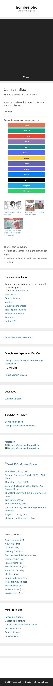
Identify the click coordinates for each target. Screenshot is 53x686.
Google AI (26, 136)
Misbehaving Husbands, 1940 (20, 518)
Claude (26, 125)
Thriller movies (12, 589)
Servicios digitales (14, 422)
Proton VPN (11, 321)
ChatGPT (26, 131)
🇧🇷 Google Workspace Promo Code (22, 448)
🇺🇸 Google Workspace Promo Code (22, 445)
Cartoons (9, 547)
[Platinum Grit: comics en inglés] (13, 205)
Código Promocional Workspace (20, 425)
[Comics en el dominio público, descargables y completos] (13, 223)
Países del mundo (14, 617)
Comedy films (11, 551)
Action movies (12, 540)
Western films (11, 593)
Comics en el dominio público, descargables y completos (13, 232)
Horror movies (12, 570)
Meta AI (26, 175)
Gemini (26, 142)
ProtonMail (10, 317)
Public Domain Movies (16, 375)
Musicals (9, 574)
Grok (26, 180)
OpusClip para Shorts (15, 306)
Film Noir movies (13, 566)
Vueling (8, 302)
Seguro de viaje (12, 298)
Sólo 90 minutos (13, 628)
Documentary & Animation (18, 555)
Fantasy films (11, 563)
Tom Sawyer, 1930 (14, 500)
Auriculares (10, 294)
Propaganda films (13, 578)
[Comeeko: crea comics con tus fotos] (34, 205)
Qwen (26, 169)
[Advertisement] (26, 45)
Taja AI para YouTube (15, 309)
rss (21, 540)
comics (15, 247)
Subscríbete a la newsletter (18, 337)
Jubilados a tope (13, 398)
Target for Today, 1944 (16, 514)
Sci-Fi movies (11, 585)
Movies (33, 464)
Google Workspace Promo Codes (21, 624)
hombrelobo (26, 7)
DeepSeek (26, 153)
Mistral (26, 158)
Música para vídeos (14, 313)
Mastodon (10, 442)
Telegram (26, 186)
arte (9, 247)
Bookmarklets (11, 636)
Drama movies (12, 559)
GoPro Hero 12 (20, 290)
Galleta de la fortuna (15, 621)
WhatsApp (27, 191)
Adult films (10, 544)
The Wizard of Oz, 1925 (16, 471)
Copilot (26, 164)
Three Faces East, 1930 (16, 482)
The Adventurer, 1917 (15, 503)
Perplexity (26, 147)
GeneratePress (41, 682)
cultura (23, 247)
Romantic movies (13, 582)
